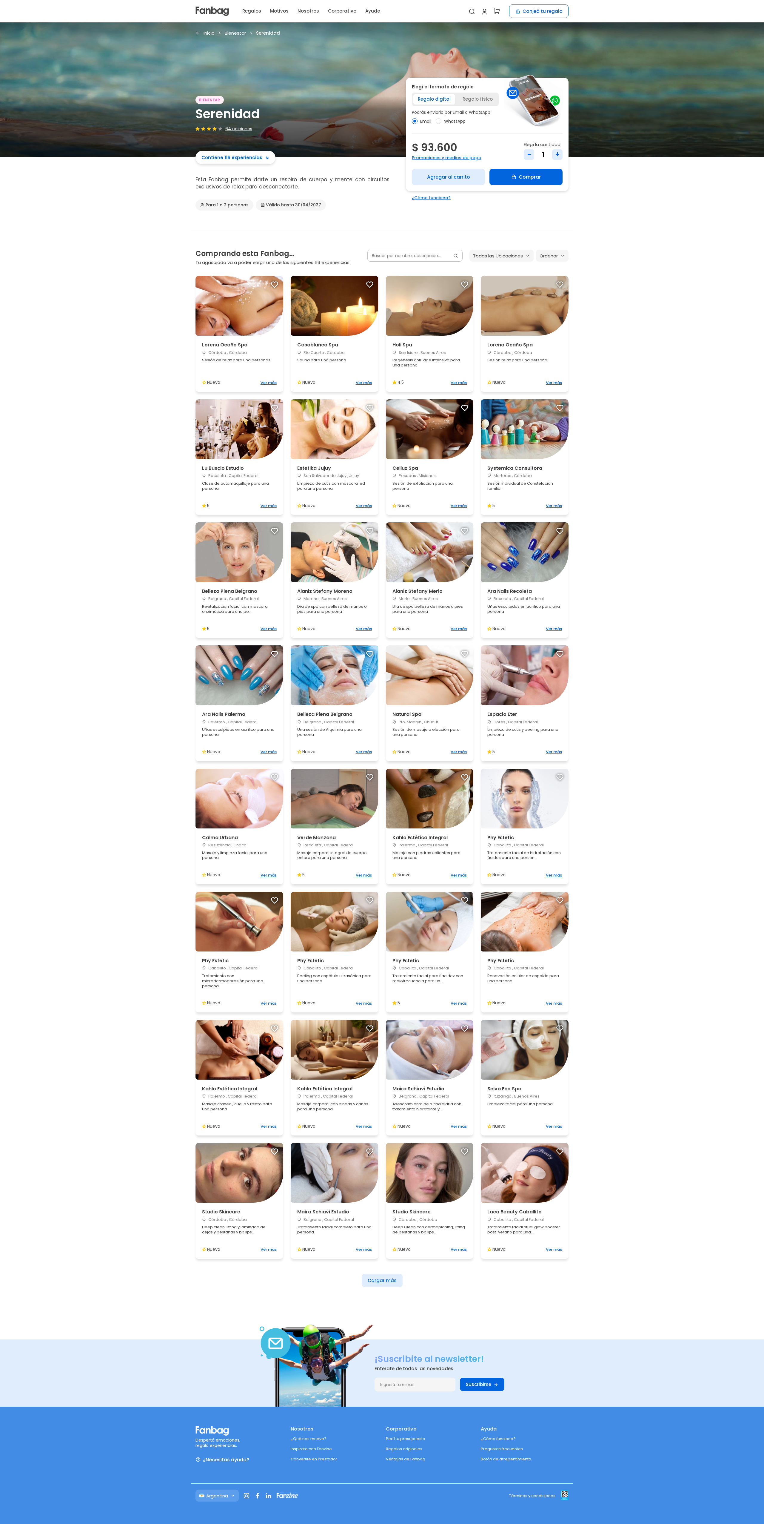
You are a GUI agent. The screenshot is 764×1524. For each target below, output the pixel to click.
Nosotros (308, 11)
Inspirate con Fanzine (311, 1449)
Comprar (530, 177)
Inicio (209, 33)
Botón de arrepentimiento (506, 1459)
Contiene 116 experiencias (231, 157)
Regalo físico (478, 99)
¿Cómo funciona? (431, 198)
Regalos (251, 11)
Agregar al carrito (448, 177)
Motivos (279, 11)
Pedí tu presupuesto (405, 1439)
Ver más (269, 383)
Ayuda (373, 11)
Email (425, 121)
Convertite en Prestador (314, 1459)
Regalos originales (404, 1449)
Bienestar (235, 33)
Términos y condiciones (532, 1496)
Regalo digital (434, 99)
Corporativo (342, 11)
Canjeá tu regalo (542, 11)
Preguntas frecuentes (502, 1449)
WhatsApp (455, 121)
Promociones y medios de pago (446, 158)
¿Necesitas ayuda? (226, 1459)
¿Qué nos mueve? (308, 1439)
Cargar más (382, 1280)
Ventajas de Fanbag (405, 1459)
